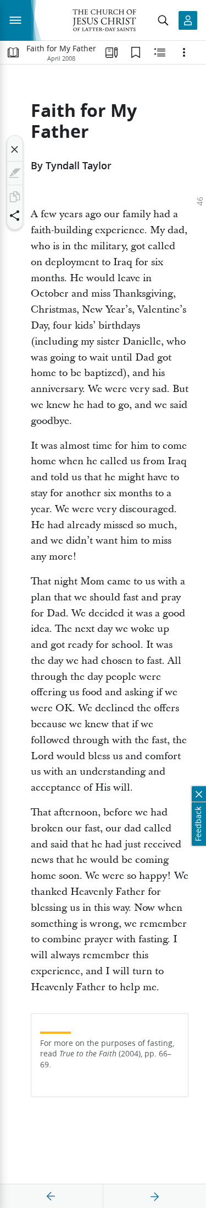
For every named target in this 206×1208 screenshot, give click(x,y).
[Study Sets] (112, 52)
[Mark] (15, 173)
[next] (154, 1196)
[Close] (15, 149)
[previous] (51, 1196)
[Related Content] (160, 52)
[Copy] (15, 197)
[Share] (15, 215)
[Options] (184, 52)
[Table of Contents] (13, 52)
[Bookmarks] (136, 52)
